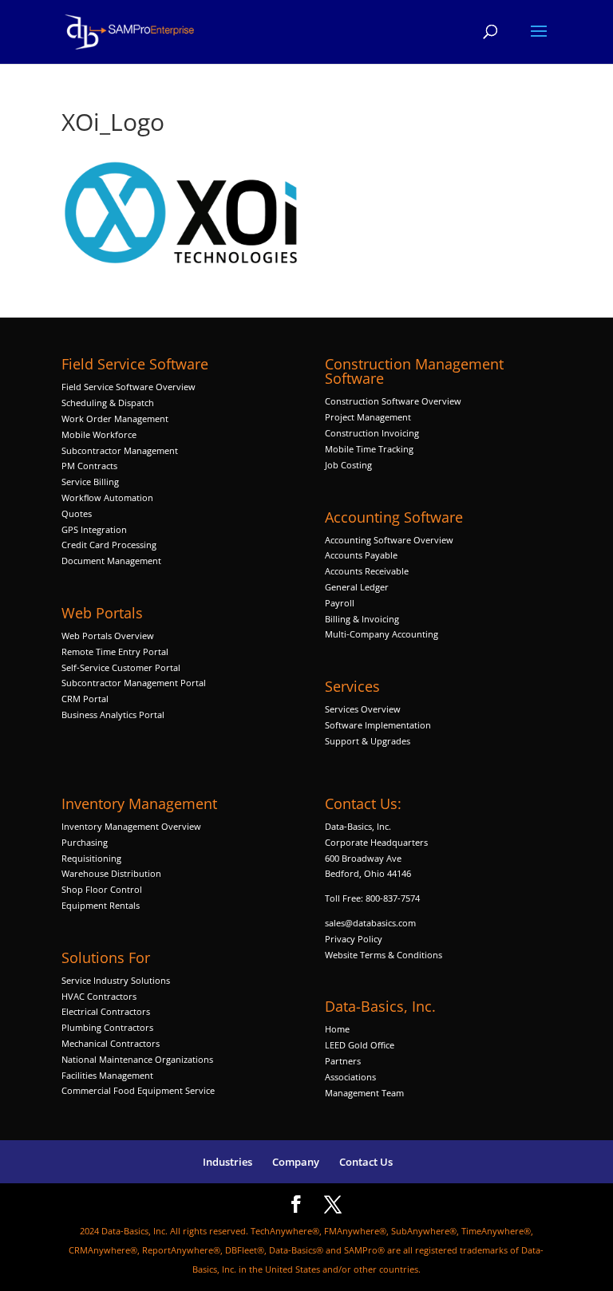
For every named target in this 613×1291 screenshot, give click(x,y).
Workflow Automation (107, 497)
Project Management (368, 417)
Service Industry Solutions (115, 980)
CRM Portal (85, 699)
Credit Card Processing (108, 545)
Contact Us (366, 1162)
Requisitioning (92, 858)
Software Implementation (378, 725)
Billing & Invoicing (362, 619)
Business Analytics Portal (112, 715)
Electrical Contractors (105, 1011)
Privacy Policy (353, 939)
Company (295, 1162)
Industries (227, 1162)
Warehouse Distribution (111, 873)
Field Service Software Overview (128, 387)
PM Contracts (89, 466)
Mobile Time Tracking (369, 449)
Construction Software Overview (393, 401)
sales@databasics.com (370, 923)
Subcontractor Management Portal (133, 683)
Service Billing (90, 482)
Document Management (112, 561)
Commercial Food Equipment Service (138, 1090)
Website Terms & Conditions (383, 955)
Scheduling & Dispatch (107, 403)
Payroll (339, 603)
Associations (350, 1077)
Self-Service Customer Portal (120, 667)
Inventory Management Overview (131, 826)
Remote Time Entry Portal (114, 651)
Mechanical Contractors (110, 1043)
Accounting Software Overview (389, 540)
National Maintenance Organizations (137, 1059)
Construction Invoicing (373, 433)
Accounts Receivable (367, 571)
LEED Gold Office (359, 1045)
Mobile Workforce (98, 434)
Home (337, 1029)
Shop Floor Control (101, 889)
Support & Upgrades (367, 741)
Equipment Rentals (100, 905)
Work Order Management (114, 418)
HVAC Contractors (98, 996)
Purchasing (84, 842)
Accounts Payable (361, 555)
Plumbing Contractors (107, 1027)
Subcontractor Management (119, 450)
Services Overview (363, 709)
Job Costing (348, 465)
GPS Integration (94, 529)
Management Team (364, 1093)
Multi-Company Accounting (381, 634)
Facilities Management (107, 1075)
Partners (343, 1061)
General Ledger (357, 587)
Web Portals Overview (107, 636)
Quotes (76, 513)
